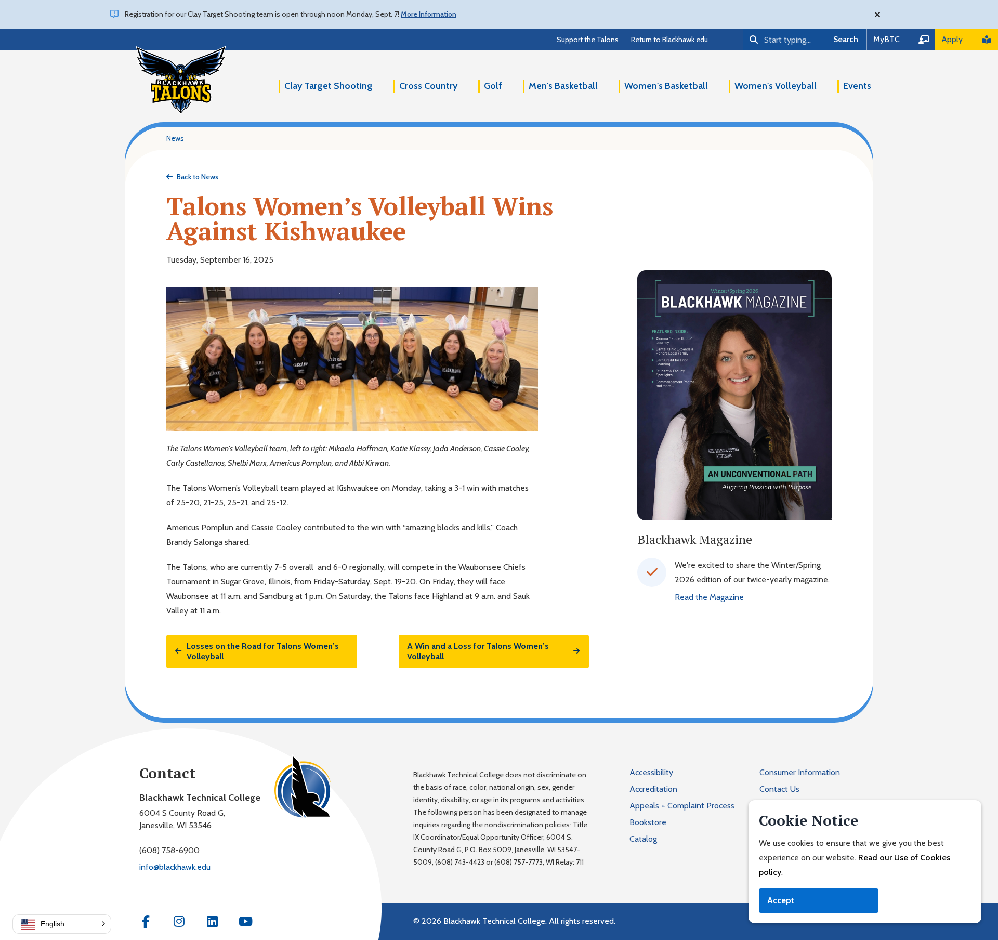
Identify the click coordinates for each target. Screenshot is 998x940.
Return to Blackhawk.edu (669, 39)
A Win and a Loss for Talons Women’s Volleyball (478, 651)
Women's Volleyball (775, 86)
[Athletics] (181, 80)
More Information (428, 14)
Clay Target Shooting (328, 86)
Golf (493, 86)
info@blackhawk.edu (175, 867)
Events (857, 86)
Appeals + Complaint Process (681, 806)
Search (845, 39)
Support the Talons (588, 39)
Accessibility (651, 772)
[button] (62, 924)
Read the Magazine (709, 597)
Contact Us (779, 789)
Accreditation (653, 789)
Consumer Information (799, 772)
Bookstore (647, 822)
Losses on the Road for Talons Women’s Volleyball (263, 651)
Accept (780, 900)
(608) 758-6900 (169, 850)
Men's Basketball (563, 86)
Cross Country (428, 86)
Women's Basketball (666, 86)
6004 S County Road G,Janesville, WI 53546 (182, 819)
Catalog (643, 839)
